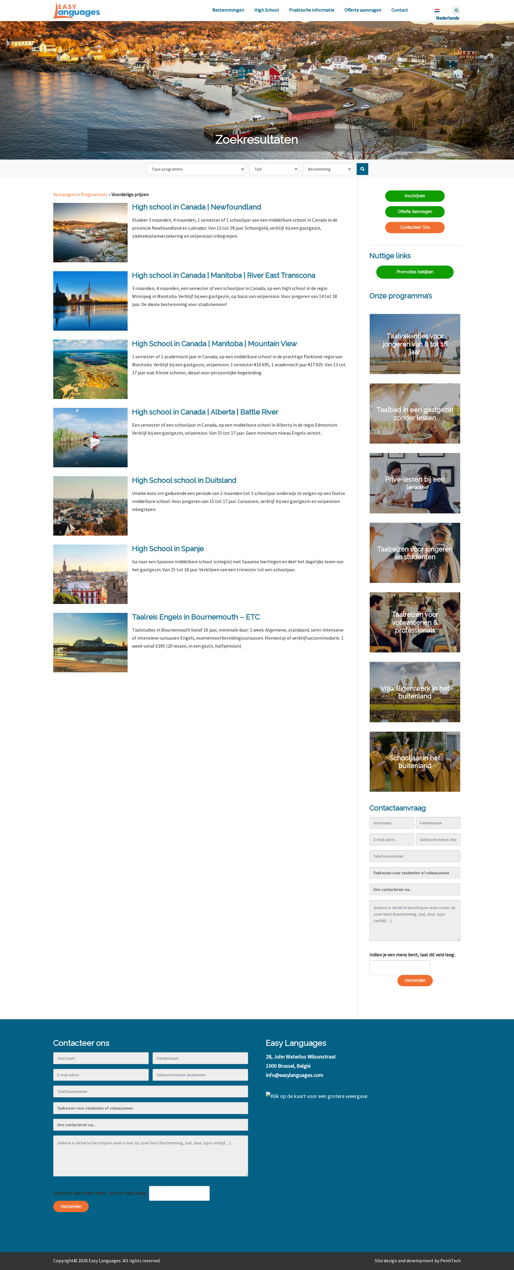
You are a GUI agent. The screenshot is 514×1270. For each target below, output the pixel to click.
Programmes (94, 194)
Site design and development (404, 1260)
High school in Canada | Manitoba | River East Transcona (223, 275)
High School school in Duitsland (184, 480)
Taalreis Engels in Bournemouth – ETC (196, 617)
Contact (399, 10)
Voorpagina (65, 194)
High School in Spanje (168, 548)
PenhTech (450, 1260)
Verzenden (415, 980)
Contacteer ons (415, 227)
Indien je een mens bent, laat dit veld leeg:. (412, 954)
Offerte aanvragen (362, 10)
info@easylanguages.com (294, 1075)
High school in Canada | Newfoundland (196, 207)
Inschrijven (415, 195)
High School (266, 10)
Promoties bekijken (415, 271)
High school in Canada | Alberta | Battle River (205, 412)
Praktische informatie (311, 10)
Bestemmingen (228, 10)
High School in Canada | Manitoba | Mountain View (214, 343)
